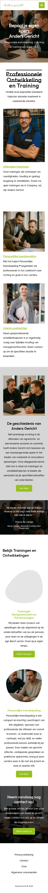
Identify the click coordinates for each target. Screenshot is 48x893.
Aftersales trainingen (16, 166)
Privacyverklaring (24, 854)
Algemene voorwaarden (24, 872)
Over (24, 866)
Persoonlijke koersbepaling (19, 256)
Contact (24, 860)
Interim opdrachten (15, 328)
